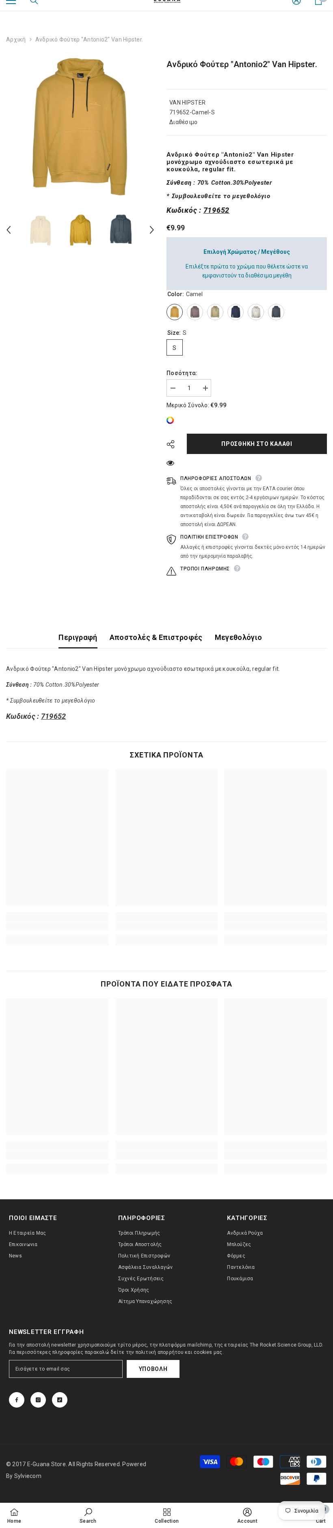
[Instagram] (38, 1400)
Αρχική (16, 39)
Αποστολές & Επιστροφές (156, 637)
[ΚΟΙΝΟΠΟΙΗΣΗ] (173, 444)
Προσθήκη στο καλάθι (256, 444)
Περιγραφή (77, 637)
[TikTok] (59, 1400)
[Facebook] (16, 1400)
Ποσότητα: (182, 373)
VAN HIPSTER (187, 102)
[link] (172, 420)
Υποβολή (153, 1369)
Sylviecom (27, 1476)
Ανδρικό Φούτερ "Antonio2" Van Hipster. (241, 64)
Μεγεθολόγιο (238, 637)
